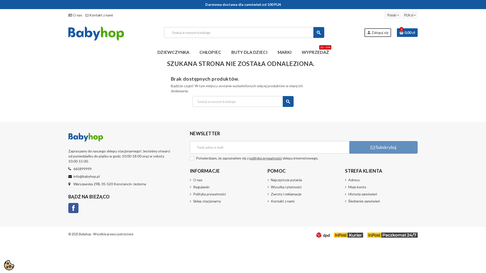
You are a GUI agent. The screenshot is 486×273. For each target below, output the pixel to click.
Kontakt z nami (101, 15)
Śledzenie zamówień (364, 201)
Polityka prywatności (209, 194)
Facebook (73, 208)
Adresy (354, 180)
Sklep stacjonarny (207, 201)
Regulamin (201, 187)
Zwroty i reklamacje (286, 194)
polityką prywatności (265, 158)
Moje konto (357, 187)
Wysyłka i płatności (286, 187)
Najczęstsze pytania (286, 180)
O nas (77, 15)
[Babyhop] (96, 32)
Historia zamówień (362, 194)
